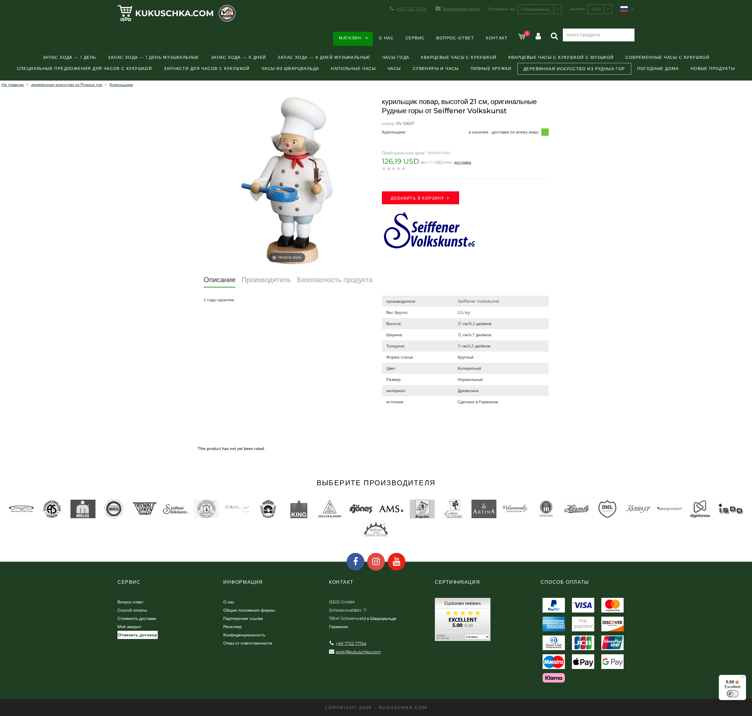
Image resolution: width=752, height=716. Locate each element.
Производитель (266, 279)
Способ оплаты (132, 610)
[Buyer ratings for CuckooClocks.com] (463, 621)
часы (394, 68)
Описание (220, 279)
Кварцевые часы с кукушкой (458, 57)
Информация (243, 582)
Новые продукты (713, 68)
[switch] (732, 693)
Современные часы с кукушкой (667, 57)
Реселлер (232, 626)
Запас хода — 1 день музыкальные (153, 57)
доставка (462, 162)
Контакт (497, 38)
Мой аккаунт (129, 626)
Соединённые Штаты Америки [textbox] (541, 9)
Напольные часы (353, 68)
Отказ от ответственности (247, 643)
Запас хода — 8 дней (238, 57)
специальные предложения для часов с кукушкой (84, 68)
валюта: (577, 8)
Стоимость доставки (137, 618)
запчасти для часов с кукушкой (207, 68)
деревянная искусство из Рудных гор (574, 68)
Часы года (395, 57)
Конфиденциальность (244, 635)
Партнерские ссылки (243, 618)
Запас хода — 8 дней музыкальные (324, 57)
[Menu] (742, 678)
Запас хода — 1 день (69, 57)
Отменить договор (137, 635)
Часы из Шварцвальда (290, 68)
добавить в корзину (417, 198)
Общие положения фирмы (249, 610)
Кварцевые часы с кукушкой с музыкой (561, 57)
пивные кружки (491, 68)
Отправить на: (501, 8)
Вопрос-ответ (455, 38)
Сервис (414, 38)
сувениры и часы (436, 68)
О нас (386, 38)
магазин (350, 38)
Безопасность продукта (334, 279)
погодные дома (658, 68)
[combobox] (540, 9)
